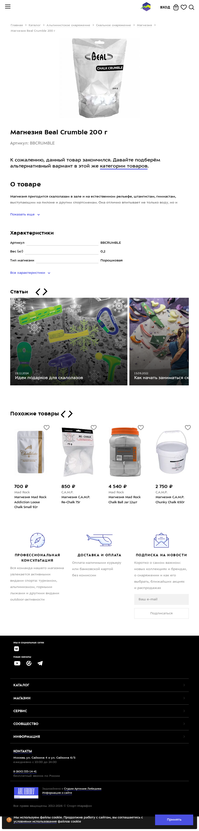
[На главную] (145, 7)
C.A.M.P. (67, 492)
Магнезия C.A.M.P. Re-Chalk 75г (75, 500)
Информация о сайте (57, 793)
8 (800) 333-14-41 (25, 771)
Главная (17, 25)
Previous (6, 342)
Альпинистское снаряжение (68, 25)
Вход (165, 7)
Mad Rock (22, 492)
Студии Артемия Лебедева (82, 789)
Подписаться (161, 613)
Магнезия (144, 25)
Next (192, 342)
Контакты (22, 751)
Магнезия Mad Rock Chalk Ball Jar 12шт (124, 500)
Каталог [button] (21, 685)
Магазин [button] (22, 698)
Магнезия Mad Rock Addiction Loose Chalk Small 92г (30, 502)
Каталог (35, 25)
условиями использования (35, 821)
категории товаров (124, 166)
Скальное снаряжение (113, 25)
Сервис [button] (20, 711)
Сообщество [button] (25, 724)
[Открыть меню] (8, 7)
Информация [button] (26, 737)
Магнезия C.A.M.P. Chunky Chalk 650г (170, 500)
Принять (174, 819)
